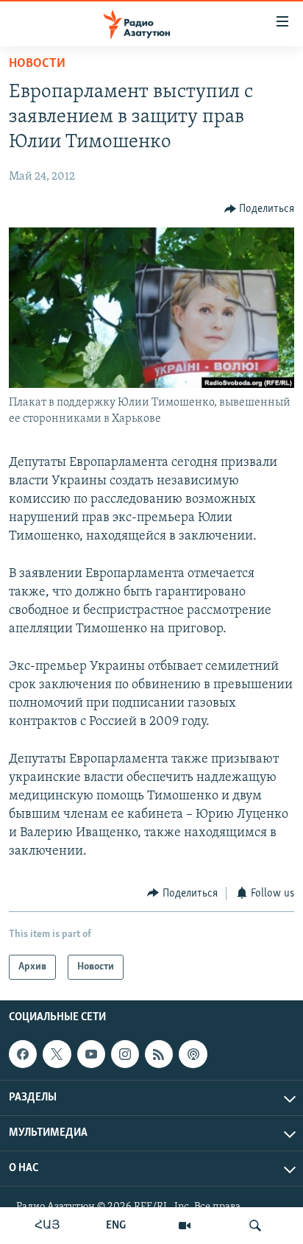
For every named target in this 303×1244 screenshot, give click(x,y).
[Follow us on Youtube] (91, 1054)
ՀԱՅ (47, 1225)
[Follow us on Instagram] (125, 1054)
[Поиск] (255, 1225)
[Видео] (185, 1225)
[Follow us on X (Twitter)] (57, 1054)
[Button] (259, 209)
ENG (116, 1225)
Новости (37, 64)
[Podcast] (193, 1054)
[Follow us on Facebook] (23, 1054)
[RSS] (159, 1054)
